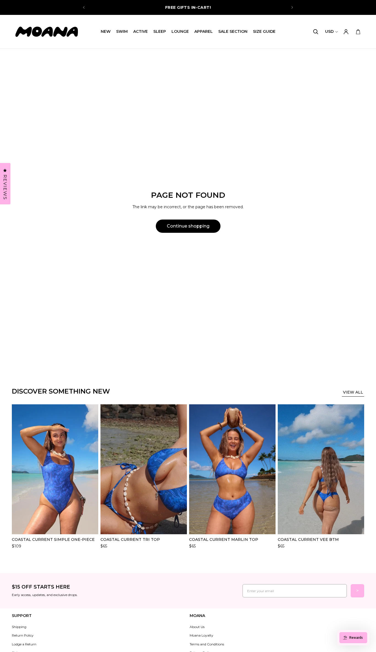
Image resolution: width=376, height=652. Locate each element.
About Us (197, 627)
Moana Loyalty (201, 635)
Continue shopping (188, 226)
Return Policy (23, 635)
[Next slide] (292, 7)
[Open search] (316, 32)
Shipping (19, 627)
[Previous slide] (84, 7)
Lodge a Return (24, 644)
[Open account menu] (346, 32)
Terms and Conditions (207, 644)
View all (353, 392)
